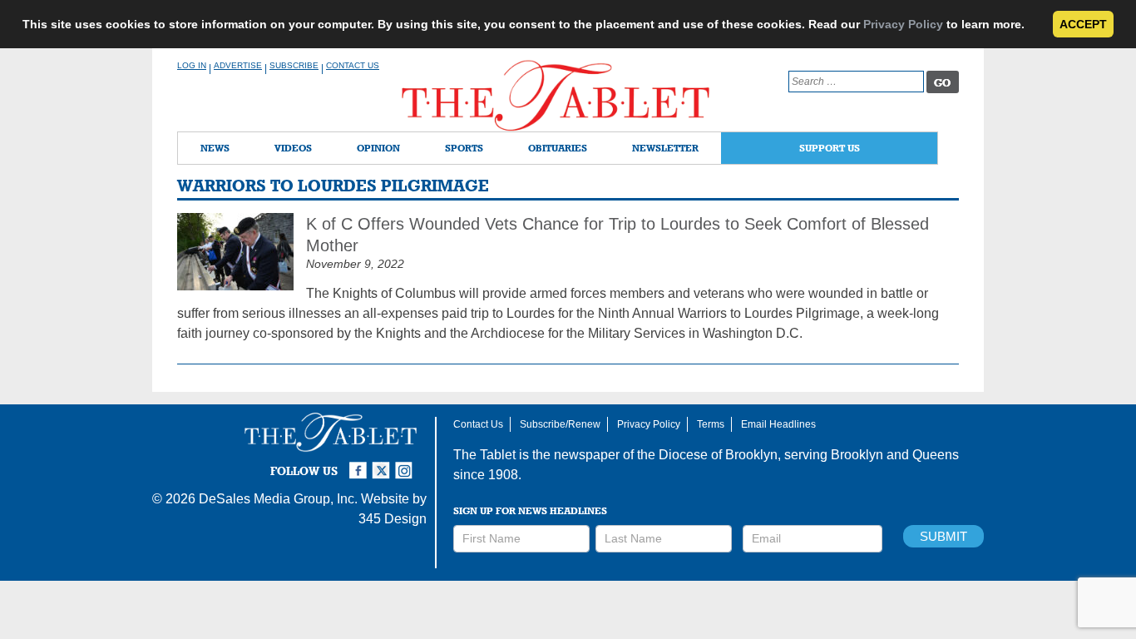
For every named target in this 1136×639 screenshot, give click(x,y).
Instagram (406, 463)
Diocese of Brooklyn (718, 455)
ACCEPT (1083, 24)
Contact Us (352, 65)
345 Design (392, 519)
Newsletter (665, 147)
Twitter (383, 463)
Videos (293, 147)
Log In (191, 65)
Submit (943, 536)
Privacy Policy (903, 24)
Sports (464, 147)
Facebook (360, 463)
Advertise (238, 65)
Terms (710, 424)
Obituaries (557, 147)
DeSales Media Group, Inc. (278, 499)
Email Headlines (778, 424)
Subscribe (294, 65)
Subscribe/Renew (560, 424)
